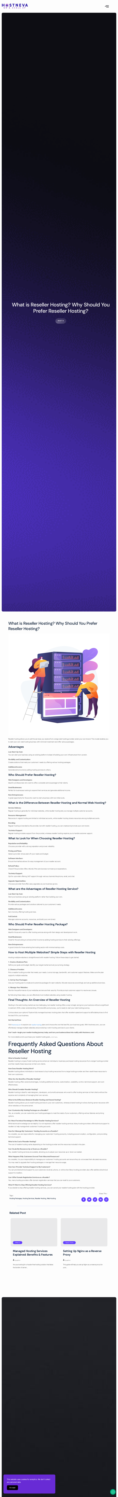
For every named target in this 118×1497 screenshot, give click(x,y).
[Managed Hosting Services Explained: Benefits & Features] (34, 1232)
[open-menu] (107, 6)
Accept (12, 1487)
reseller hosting (36, 1025)
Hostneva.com (16, 1025)
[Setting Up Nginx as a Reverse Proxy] (84, 1232)
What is (61, 321)
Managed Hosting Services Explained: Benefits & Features (33, 1252)
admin (18, 1260)
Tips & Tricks (69, 1243)
